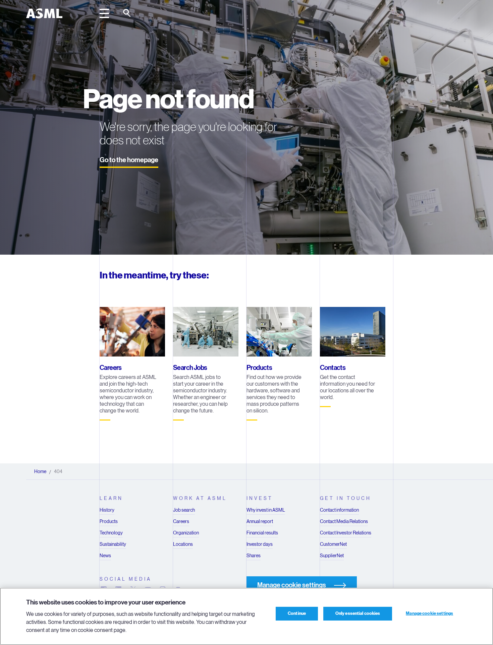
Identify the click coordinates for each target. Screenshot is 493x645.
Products (109, 521)
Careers (181, 521)
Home (40, 471)
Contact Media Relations (344, 521)
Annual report (259, 521)
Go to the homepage (129, 160)
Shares (253, 555)
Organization (186, 532)
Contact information (339, 510)
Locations (183, 544)
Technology (111, 532)
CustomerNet (333, 544)
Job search (184, 510)
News (105, 555)
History (107, 510)
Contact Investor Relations (345, 532)
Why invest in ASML (265, 510)
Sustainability (113, 544)
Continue (297, 613)
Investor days (259, 544)
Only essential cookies (357, 613)
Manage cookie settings (429, 613)
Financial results (262, 532)
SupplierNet (332, 555)
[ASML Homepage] (44, 13)
